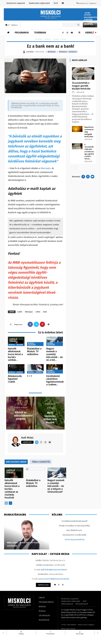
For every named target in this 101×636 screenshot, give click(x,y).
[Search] (78, 25)
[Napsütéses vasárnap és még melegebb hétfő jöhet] (77, 129)
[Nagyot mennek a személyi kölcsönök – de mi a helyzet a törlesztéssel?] (54, 341)
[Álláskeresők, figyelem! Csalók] (16, 368)
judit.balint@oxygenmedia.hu (54, 570)
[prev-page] (6, 503)
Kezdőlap (38, 39)
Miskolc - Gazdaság (32, 344)
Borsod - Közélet (16, 372)
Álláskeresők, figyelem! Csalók (15, 379)
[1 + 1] (35, 368)
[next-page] (10, 503)
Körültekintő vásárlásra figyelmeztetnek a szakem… (55, 380)
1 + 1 (29, 376)
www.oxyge (70, 539)
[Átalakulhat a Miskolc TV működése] (35, 341)
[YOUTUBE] (55, 585)
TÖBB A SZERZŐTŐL (41, 462)
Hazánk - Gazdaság (87, 14)
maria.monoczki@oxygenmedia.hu (53, 579)
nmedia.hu (79, 539)
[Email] (37, 442)
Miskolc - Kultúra (16, 345)
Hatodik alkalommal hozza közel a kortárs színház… (15, 354)
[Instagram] (67, 32)
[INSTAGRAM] (62, 585)
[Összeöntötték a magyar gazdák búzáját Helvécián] (83, 73)
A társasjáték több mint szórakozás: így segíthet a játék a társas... (89, 152)
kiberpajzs (45, 168)
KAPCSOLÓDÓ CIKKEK (16, 462)
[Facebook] (63, 32)
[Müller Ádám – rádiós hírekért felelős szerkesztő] (26, 534)
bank (45, 312)
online (38, 312)
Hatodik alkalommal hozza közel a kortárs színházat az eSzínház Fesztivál (12, 489)
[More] (48, 324)
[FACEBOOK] (59, 585)
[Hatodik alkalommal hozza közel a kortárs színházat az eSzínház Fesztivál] (16, 341)
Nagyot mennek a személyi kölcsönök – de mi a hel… (54, 354)
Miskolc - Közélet (68, 52)
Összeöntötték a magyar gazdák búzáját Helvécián (91, 20)
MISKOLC (48, 39)
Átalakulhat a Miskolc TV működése (34, 351)
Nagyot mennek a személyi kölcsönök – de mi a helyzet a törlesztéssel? (55, 486)
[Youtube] (72, 32)
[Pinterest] (42, 324)
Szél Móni (27, 437)
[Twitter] (36, 324)
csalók (19, 312)
